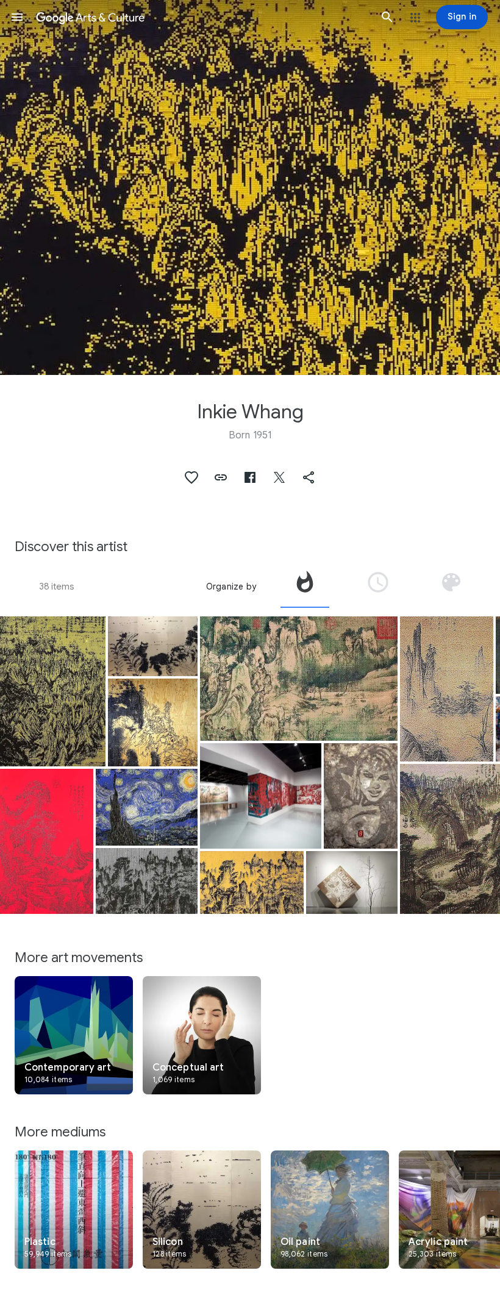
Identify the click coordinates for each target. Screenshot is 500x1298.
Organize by (231, 586)
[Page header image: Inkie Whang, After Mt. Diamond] (250, 187)
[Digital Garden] (153, 646)
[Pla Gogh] (147, 807)
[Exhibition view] (260, 796)
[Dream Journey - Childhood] (252, 882)
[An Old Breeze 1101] (299, 678)
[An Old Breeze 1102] (46, 841)
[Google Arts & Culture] (202, 17)
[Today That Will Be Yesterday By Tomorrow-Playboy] (361, 796)
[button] (17, 17)
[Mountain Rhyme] (153, 722)
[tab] (304, 586)
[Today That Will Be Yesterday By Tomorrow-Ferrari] (352, 882)
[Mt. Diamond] (52, 691)
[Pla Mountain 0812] (446, 688)
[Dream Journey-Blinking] (147, 881)
